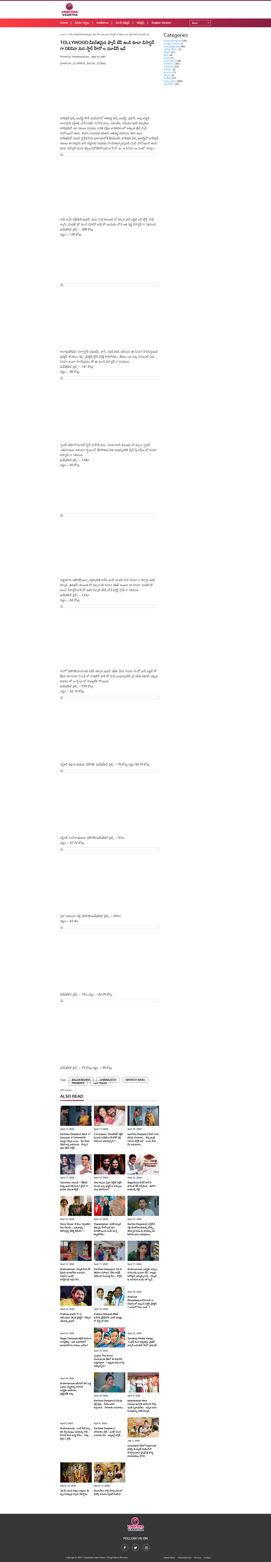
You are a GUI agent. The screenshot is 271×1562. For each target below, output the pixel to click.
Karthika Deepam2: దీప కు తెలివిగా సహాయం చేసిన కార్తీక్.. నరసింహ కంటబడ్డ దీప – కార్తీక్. (108, 1272)
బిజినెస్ (167, 57)
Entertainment (172, 40)
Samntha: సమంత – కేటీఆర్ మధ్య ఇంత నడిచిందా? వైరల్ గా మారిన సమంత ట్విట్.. (74, 1186)
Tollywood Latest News (95, 1557)
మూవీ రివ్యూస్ (123, 22)
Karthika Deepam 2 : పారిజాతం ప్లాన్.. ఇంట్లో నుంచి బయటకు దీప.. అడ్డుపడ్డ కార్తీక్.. (108, 1432)
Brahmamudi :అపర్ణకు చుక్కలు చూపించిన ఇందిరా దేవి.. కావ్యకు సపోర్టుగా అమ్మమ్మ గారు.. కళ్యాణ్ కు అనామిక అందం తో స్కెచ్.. (142, 1274)
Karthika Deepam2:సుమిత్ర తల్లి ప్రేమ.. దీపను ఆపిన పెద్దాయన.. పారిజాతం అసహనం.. (109, 1404)
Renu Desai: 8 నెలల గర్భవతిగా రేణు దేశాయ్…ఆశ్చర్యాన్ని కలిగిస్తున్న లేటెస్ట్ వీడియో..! (75, 1227)
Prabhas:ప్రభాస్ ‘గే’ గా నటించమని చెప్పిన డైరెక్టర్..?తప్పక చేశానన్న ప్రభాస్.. (75, 1317)
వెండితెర (167, 78)
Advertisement (184, 1558)
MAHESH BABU (135, 1079)
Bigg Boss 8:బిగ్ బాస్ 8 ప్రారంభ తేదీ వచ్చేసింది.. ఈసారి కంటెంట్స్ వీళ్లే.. (142, 1186)
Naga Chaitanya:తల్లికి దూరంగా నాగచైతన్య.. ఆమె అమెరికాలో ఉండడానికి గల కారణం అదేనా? (76, 1342)
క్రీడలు (166, 54)
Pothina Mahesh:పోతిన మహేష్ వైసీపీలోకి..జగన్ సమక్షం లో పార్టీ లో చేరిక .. (108, 1317)
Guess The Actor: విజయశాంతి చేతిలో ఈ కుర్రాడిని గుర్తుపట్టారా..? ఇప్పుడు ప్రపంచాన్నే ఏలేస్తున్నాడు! (109, 1360)
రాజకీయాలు (103, 22)
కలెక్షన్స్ (140, 22)
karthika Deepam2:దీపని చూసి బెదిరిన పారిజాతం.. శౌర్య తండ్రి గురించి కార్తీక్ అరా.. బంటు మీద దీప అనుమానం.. (143, 1139)
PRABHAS (78, 1083)
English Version (161, 22)
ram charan (100, 1083)
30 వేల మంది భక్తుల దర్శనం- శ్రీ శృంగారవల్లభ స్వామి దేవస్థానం (74, 1492)
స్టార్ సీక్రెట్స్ (169, 83)
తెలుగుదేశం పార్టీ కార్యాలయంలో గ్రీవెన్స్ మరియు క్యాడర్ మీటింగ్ (108, 1492)
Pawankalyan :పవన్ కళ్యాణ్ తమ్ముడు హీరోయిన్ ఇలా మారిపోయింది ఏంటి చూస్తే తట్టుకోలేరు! (107, 1229)
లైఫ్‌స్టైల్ (167, 75)
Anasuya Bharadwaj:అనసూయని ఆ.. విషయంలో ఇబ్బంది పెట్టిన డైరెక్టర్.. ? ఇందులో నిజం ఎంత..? (143, 1301)
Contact (207, 1558)
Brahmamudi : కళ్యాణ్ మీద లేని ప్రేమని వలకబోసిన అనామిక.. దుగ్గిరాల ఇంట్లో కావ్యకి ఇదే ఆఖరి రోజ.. (75, 1274)
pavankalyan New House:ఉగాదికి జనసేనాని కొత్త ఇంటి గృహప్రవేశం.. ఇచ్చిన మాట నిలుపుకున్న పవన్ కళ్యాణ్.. (142, 1405)
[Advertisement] (156, 9)
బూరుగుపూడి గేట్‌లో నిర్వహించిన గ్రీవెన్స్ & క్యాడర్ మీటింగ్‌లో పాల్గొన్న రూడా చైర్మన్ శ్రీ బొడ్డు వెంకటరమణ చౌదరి (142, 1450)
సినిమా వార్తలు (82, 22)
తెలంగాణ (168, 72)
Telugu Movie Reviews (117, 1557)
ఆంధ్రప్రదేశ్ (169, 66)
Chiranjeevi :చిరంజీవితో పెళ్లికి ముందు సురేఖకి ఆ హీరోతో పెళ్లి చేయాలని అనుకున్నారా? (108, 1137)
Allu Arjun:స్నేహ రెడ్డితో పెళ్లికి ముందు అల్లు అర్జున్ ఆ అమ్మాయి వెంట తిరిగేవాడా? (108, 1186)
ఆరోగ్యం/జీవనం (171, 49)
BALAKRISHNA (81, 1079)
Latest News (169, 1558)
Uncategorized (172, 46)
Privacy (197, 1558)
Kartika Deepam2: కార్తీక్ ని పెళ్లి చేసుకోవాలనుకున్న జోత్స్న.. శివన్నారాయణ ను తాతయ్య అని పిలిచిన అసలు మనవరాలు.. (142, 1229)
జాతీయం (168, 69)
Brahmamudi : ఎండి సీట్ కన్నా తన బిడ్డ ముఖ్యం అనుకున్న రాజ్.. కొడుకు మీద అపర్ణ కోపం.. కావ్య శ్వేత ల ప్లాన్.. (75, 1433)
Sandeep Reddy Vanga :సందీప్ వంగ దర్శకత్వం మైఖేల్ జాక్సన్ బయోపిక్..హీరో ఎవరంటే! (142, 1342)
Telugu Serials (172, 43)
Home (64, 22)
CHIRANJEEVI (108, 1079)
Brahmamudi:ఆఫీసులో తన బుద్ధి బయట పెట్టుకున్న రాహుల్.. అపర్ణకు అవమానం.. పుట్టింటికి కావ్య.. (75, 1388)
